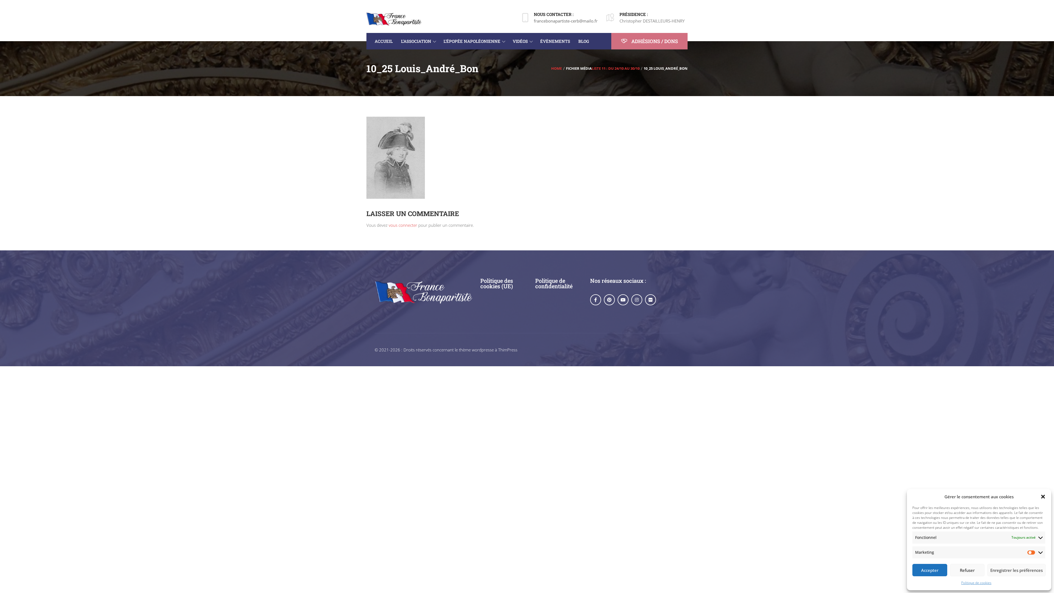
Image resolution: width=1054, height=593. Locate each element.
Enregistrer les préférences (1016, 570)
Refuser (967, 570)
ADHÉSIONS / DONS (654, 41)
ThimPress (507, 350)
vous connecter (403, 225)
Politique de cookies (976, 582)
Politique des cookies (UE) (496, 283)
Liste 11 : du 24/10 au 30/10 (616, 68)
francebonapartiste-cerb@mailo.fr (566, 21)
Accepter (929, 570)
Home (556, 68)
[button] (1043, 496)
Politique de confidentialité (554, 283)
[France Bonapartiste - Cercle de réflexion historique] (393, 18)
